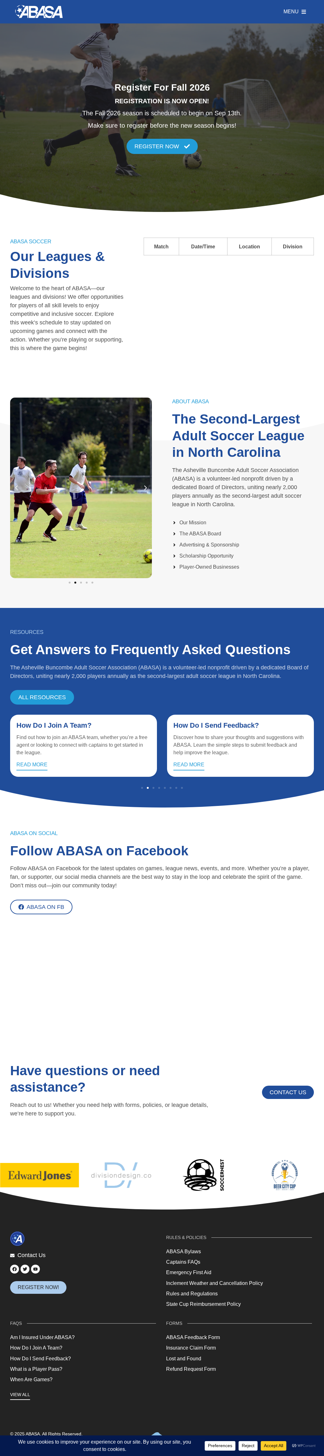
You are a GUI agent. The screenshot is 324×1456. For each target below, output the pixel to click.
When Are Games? (31, 1379)
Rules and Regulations (192, 1293)
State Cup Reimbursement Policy (203, 1304)
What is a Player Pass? (210, 725)
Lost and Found (183, 1358)
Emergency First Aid (188, 1272)
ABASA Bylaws (183, 1251)
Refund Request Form (191, 1369)
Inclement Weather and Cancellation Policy (214, 1283)
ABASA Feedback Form (193, 1337)
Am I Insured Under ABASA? (42, 1337)
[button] (16, 488)
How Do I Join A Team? (36, 1348)
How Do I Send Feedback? (59, 725)
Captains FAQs (183, 1262)
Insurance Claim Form (191, 1348)
